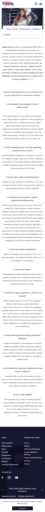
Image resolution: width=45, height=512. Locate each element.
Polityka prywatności (26, 496)
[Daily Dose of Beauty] (8, 4)
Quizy (4, 449)
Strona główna (7, 443)
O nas (26, 443)
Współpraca (6, 455)
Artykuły (5, 452)
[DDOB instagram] (9, 479)
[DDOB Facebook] (2, 479)
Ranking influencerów (10, 464)
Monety (4, 461)
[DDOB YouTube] (16, 479)
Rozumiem (22, 508)
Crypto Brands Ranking (33, 458)
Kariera (27, 446)
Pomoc (26, 464)
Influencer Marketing (32, 449)
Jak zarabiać (6, 458)
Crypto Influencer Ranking (31, 453)
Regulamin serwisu (9, 496)
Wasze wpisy (6, 446)
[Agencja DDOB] (36, 3)
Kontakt (27, 461)
